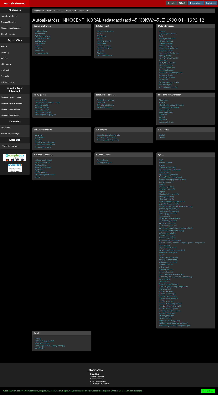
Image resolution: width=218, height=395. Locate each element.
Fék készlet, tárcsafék (167, 189)
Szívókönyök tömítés (167, 77)
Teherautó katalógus (9, 22)
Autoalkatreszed (15, 3)
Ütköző (37, 177)
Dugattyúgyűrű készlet (167, 33)
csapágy (162, 165)
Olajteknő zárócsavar (167, 67)
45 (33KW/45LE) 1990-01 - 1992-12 (79, 10)
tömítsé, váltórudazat (167, 313)
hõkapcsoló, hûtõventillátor (169, 218)
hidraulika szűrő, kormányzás (108, 135)
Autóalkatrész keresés (9, 16)
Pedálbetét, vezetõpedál (168, 252)
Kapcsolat (171, 3)
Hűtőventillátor (165, 110)
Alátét (161, 160)
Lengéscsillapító (41, 100)
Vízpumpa (163, 119)
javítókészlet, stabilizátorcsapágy (171, 230)
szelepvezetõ (164, 267)
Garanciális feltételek (98, 381)
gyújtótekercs (40, 137)
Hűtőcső (162, 102)
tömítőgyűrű (40, 348)
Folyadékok (5, 127)
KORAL (60, 10)
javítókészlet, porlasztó (168, 225)
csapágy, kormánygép (167, 167)
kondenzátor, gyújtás (167, 235)
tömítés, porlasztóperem (168, 298)
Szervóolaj (5, 76)
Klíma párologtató (166, 112)
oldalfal (162, 135)
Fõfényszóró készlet (166, 199)
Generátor (39, 135)
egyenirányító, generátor (168, 174)
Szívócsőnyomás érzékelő (45, 144)
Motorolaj (5, 52)
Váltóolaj (4, 58)
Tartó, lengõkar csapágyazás (45, 114)
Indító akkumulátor (42, 343)
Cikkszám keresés (8, 34)
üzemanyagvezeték (166, 315)
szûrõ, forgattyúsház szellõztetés (171, 274)
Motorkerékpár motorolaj (11, 97)
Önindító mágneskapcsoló (45, 142)
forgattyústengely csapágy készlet (172, 201)
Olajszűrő (38, 48)
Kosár (183, 3)
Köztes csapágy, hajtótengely (170, 240)
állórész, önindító (165, 162)
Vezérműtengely (165, 84)
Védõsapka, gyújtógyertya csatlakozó (173, 323)
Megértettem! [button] (208, 391)
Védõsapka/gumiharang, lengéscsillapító (174, 325)
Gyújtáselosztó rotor (43, 38)
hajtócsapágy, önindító (168, 213)
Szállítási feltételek (97, 376)
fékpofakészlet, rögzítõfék (169, 194)
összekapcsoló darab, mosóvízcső (172, 250)
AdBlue (4, 46)
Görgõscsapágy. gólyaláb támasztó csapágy (176, 206)
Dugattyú (162, 31)
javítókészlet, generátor (168, 221)
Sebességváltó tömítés (105, 105)
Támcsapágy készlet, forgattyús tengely (50, 345)
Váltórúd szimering (104, 107)
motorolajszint (164, 245)
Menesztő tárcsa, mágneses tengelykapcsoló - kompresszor (182, 242)
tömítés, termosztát (166, 301)
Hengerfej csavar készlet (168, 48)
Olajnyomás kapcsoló (167, 63)
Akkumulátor (6, 64)
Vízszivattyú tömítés (166, 122)
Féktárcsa (100, 50)
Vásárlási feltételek (97, 379)
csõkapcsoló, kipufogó (43, 160)
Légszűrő (38, 46)
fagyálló (162, 184)
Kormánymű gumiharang (106, 137)
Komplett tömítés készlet (168, 58)
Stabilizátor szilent (42, 107)
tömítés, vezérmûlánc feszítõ (170, 306)
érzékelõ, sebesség (166, 182)
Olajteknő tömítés (166, 65)
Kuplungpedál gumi (104, 162)
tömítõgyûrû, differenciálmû (170, 311)
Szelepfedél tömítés (166, 70)
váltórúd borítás (165, 318)
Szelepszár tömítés (166, 75)
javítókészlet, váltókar (167, 233)
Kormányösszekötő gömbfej (108, 140)
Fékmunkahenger (103, 46)
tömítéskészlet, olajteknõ (168, 308)
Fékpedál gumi (102, 160)
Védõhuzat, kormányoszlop (169, 320)
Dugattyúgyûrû (165, 172)
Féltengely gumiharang (106, 100)
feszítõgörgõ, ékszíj (166, 196)
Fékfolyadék (6, 70)
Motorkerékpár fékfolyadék (11, 103)
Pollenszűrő (39, 50)
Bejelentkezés (196, 3)
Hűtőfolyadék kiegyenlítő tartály (171, 105)
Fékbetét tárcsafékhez (105, 31)
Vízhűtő (162, 117)
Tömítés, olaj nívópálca (168, 296)
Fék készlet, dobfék (166, 187)
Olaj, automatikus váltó (168, 247)
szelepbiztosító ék (166, 264)
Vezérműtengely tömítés (168, 87)
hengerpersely (164, 216)
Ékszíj (161, 36)
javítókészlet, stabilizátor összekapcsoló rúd (176, 228)
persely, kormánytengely (168, 257)
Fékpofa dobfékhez (104, 48)
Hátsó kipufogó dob (42, 162)
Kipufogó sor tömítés (43, 167)
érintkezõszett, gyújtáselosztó (170, 177)
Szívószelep (163, 80)
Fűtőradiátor (164, 100)
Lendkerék (101, 102)
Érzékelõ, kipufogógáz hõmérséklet (172, 179)
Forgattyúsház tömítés (167, 38)
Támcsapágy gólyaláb (43, 112)
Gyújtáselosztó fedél (43, 36)
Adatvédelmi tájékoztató (99, 384)
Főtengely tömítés (166, 41)
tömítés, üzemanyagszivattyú (170, 303)
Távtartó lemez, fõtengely (168, 284)
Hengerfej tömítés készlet (169, 53)
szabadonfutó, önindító (168, 262)
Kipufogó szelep (165, 55)
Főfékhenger (102, 53)
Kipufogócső (39, 169)
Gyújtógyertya (40, 41)
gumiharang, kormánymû (169, 211)
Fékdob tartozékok (104, 41)
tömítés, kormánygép (167, 294)
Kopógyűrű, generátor (167, 238)
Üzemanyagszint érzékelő (169, 82)
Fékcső (99, 33)
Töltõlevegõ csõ (165, 289)
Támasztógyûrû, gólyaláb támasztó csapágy (175, 277)
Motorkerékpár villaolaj (10, 115)
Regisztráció (211, 3)
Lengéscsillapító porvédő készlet (47, 102)
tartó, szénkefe (164, 279)
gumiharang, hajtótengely (169, 208)
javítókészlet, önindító (167, 223)
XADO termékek (7, 82)
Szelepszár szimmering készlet (170, 72)
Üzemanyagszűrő (41, 53)
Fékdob (100, 38)
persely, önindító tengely (168, 260)
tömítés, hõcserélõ (166, 291)
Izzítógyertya (40, 43)
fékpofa (162, 191)
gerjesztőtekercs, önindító (169, 204)
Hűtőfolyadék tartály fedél (169, 107)
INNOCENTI (50, 10)
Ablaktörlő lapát (41, 31)
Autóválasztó (39, 10)
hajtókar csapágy (165, 46)
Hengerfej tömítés (166, 50)
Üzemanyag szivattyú (43, 147)
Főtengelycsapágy (166, 43)
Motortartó (163, 60)
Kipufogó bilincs (41, 165)
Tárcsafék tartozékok (105, 55)
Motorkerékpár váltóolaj (10, 109)
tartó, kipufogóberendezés (45, 174)
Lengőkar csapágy (42, 105)
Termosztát (163, 114)
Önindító (38, 140)
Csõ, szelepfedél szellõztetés (170, 169)
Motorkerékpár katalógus (11, 28)
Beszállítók (94, 374)
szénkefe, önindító (166, 269)
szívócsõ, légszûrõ (166, 272)
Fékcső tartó (101, 36)
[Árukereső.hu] (15, 165)
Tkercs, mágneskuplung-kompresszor (173, 286)
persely (162, 255)
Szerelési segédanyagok (10, 133)
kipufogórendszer (41, 172)
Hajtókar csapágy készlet (44, 341)
